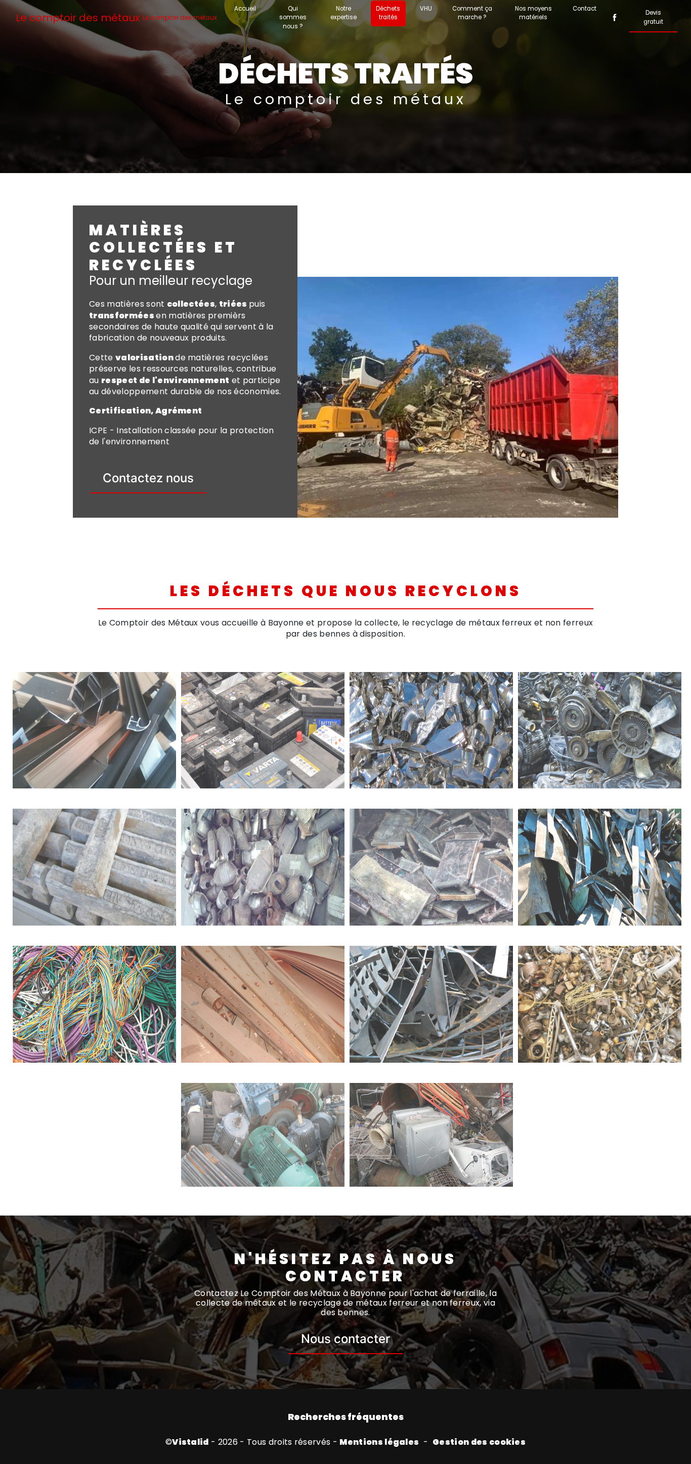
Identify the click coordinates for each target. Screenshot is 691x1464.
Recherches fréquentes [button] (346, 1417)
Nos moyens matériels (533, 13)
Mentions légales (379, 1442)
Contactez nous (148, 478)
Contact (584, 9)
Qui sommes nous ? (293, 17)
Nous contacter (345, 1338)
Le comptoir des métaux (116, 18)
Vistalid (190, 1442)
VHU (426, 9)
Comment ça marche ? (472, 13)
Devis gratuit (653, 17)
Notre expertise (343, 13)
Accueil (245, 9)
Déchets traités (388, 13)
